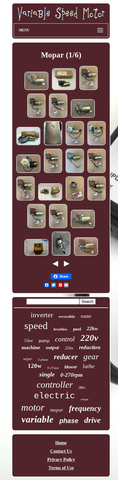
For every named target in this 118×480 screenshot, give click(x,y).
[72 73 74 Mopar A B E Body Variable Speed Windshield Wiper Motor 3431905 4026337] (28, 144)
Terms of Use (61, 467)
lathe (89, 366)
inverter (42, 315)
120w (35, 365)
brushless (60, 329)
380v (81, 388)
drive (92, 420)
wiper (27, 359)
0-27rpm (53, 368)
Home (61, 442)
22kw (92, 328)
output (52, 347)
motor (32, 407)
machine (30, 347)
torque (84, 399)
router (86, 316)
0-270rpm (71, 375)
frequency (85, 408)
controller (55, 384)
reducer (66, 357)
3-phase (43, 359)
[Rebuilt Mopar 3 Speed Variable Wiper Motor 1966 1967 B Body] (28, 172)
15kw (28, 341)
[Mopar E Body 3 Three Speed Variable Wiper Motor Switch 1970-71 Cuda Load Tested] (74, 200)
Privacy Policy (61, 459)
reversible (67, 316)
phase (68, 420)
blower (70, 366)
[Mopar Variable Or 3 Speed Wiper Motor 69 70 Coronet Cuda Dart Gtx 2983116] (53, 144)
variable (37, 419)
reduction (90, 347)
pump (44, 340)
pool (77, 329)
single (47, 374)
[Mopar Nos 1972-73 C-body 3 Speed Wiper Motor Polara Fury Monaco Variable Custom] (50, 200)
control (65, 339)
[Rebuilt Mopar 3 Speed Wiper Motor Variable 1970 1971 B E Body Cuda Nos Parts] (83, 227)
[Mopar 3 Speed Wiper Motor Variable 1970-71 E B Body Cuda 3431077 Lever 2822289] (88, 89)
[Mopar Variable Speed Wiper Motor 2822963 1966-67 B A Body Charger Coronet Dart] (74, 144)
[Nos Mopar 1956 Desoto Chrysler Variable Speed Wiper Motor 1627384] (36, 255)
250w (69, 348)
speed (36, 325)
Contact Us (61, 451)
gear (91, 356)
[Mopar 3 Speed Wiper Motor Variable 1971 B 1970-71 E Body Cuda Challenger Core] (74, 172)
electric (54, 396)
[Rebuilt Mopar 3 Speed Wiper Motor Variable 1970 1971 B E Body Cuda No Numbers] (36, 89)
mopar (56, 410)
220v (89, 338)
